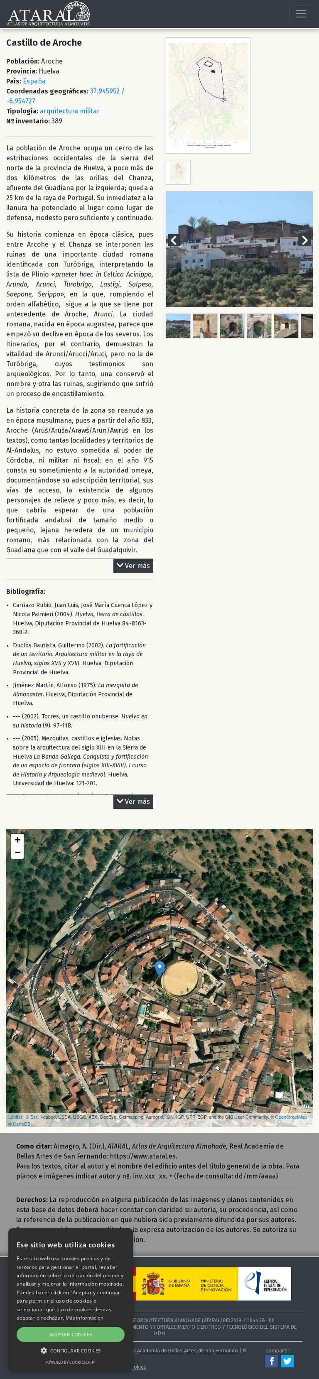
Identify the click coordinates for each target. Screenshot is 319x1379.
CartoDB (21, 1123)
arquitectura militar (70, 111)
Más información (85, 1318)
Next (309, 240)
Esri (34, 1116)
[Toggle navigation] (300, 13)
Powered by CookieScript (70, 1362)
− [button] (17, 852)
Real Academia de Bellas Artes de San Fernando (182, 1350)
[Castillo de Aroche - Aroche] (160, 969)
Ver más (137, 566)
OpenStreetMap (291, 1116)
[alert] (70, 1299)
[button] (71, 1350)
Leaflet (15, 1116)
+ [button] (17, 840)
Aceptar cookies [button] (70, 1334)
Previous (179, 240)
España (34, 81)
